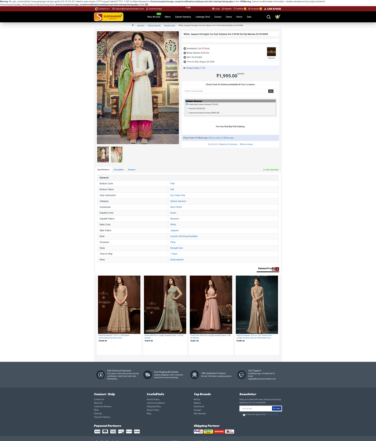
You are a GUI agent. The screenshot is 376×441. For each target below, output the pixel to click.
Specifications (103, 170)
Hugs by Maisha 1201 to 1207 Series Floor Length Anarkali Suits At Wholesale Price (254, 336)
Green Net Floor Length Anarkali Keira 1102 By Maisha (164, 336)
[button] (273, 269)
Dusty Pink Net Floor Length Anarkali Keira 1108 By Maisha (210, 336)
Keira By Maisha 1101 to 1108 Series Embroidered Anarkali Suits (114, 336)
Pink (172, 183)
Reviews (131, 170)
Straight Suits (169, 25)
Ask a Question (272, 170)
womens (140, 25)
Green (173, 212)
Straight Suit (176, 248)
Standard (197, 108)
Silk (172, 189)
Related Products (268, 268)
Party (173, 242)
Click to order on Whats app (221, 138)
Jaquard (174, 230)
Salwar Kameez (154, 25)
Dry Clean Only (177, 195)
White (173, 224)
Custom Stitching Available (184, 236)
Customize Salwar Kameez (204, 113)
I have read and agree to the (260, 414)
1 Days (173, 253)
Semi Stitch (176, 207)
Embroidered (176, 259)
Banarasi (174, 218)
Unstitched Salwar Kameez (203, 104)
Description (119, 170)
